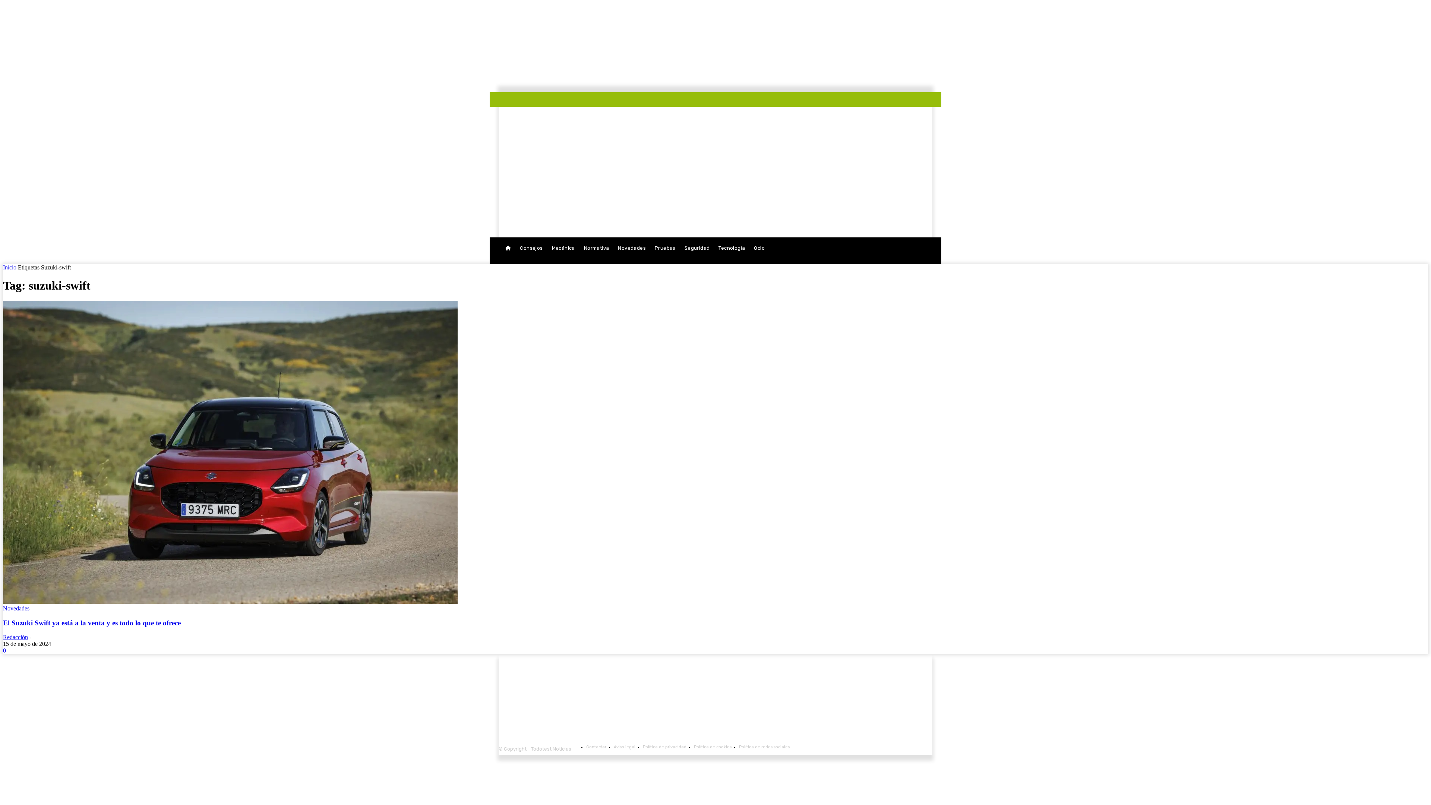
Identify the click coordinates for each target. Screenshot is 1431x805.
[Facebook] (547, 101)
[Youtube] (570, 101)
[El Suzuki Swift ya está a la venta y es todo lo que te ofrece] (230, 602)
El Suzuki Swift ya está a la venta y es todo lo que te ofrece (92, 623)
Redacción (15, 637)
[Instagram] (558, 101)
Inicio (9, 267)
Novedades (16, 608)
